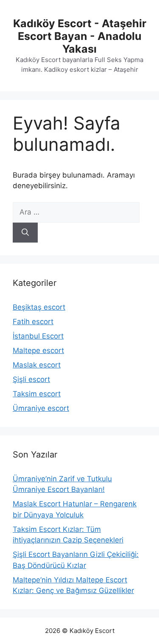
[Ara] (25, 233)
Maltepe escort (38, 350)
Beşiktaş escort (39, 307)
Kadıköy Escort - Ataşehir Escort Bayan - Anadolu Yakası (79, 36)
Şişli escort (31, 379)
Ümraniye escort (41, 408)
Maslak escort (37, 365)
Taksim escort (37, 394)
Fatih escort (33, 321)
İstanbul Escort (38, 336)
